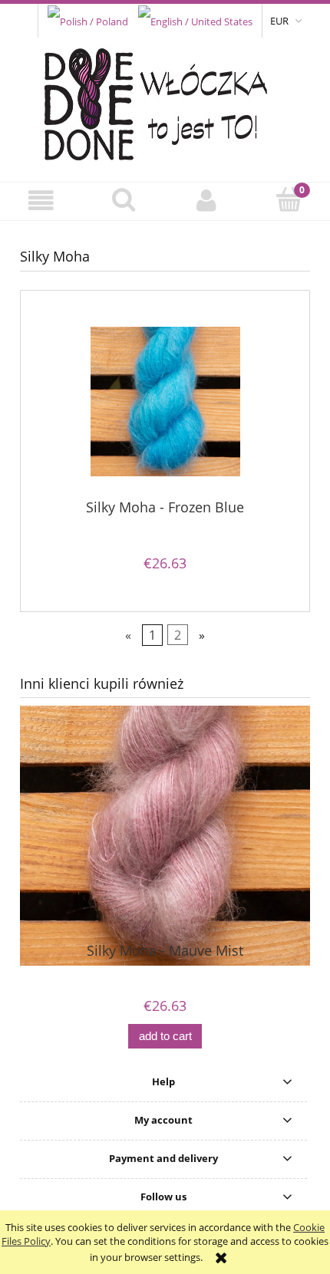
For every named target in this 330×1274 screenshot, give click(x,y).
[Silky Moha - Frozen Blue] (165, 401)
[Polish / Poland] (88, 20)
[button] (41, 201)
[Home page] (165, 100)
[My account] (206, 201)
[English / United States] (195, 20)
